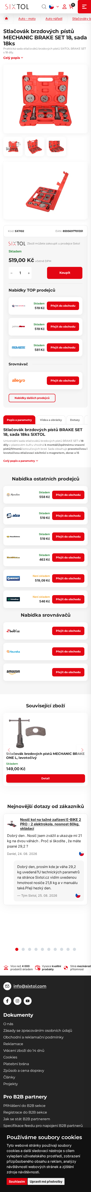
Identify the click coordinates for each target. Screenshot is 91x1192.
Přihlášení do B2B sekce (24, 1106)
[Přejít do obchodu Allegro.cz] (18, 380)
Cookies (10, 1057)
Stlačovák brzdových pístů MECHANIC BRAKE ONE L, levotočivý (45, 756)
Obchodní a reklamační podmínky (33, 1037)
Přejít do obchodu (63, 305)
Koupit (64, 273)
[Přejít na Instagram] (17, 1001)
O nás (8, 1024)
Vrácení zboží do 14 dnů (23, 1050)
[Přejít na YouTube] (28, 1001)
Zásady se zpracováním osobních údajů (37, 1030)
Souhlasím (17, 1181)
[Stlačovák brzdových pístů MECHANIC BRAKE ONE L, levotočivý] (27, 732)
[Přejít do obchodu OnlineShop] (13, 599)
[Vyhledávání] (44, 6)
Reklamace (13, 1044)
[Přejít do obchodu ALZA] (13, 515)
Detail (45, 778)
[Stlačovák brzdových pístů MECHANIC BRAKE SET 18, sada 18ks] (45, 99)
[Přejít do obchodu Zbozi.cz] (13, 631)
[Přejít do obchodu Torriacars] (18, 326)
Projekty (10, 1084)
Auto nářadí (54, 18)
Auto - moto (27, 18)
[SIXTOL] (17, 6)
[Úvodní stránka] (6, 18)
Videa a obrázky (51, 420)
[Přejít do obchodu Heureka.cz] (13, 651)
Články (9, 1077)
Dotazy (75, 420)
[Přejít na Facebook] (7, 1001)
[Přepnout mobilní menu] (84, 6)
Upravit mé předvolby (46, 1181)
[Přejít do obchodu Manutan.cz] (13, 494)
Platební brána (16, 1064)
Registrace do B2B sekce (25, 1112)
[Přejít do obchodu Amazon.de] (13, 672)
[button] (16, 949)
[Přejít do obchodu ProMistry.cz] (18, 347)
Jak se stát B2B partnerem (26, 1119)
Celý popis (11, 58)
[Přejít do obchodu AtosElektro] (13, 537)
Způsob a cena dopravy (23, 1070)
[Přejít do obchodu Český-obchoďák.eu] (18, 305)
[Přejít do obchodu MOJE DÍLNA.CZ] (13, 557)
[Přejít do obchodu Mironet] (13, 578)
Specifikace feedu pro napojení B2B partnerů (43, 1126)
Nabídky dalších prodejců (32, 398)
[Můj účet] (64, 6)
